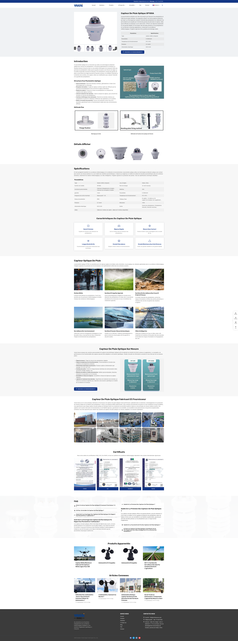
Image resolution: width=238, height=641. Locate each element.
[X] (134, 638)
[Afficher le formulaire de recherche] (162, 5)
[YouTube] (139, 638)
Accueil (93, 5)
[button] (79, 48)
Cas (140, 5)
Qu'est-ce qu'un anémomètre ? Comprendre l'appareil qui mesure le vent (107, 596)
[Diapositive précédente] (76, 559)
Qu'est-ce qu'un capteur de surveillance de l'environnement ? (153, 596)
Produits (122, 618)
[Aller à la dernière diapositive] (75, 48)
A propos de (123, 622)
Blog (89, 602)
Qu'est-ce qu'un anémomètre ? (126, 595)
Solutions (122, 620)
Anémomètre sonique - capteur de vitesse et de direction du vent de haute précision (84, 597)
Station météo (78, 293)
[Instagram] (136, 638)
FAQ (121, 626)
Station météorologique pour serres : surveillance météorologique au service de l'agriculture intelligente (153, 565)
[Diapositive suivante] (116, 48)
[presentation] (84, 553)
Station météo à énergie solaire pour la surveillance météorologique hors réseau (130, 564)
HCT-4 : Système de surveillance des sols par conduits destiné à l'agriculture (106, 565)
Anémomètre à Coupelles (83, 563)
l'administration (80, 602)
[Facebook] (131, 638)
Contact (147, 5)
